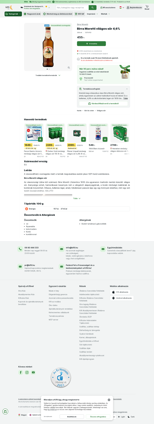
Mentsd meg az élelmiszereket (59, 14)
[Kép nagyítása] (69, 68)
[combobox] (72, 7)
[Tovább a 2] (49, 69)
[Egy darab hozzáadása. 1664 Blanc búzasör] (105, 139)
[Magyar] (121, 7)
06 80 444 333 (31, 247)
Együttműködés (114, 247)
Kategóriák (13, 14)
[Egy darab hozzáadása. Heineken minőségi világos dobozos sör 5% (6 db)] (126, 139)
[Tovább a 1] (47, 69)
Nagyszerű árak (33, 14)
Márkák (104, 14)
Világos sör (101, 110)
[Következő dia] (67, 47)
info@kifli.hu (72, 247)
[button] (134, 7)
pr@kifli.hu (30, 265)
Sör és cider (89, 110)
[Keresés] (92, 7)
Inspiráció (91, 14)
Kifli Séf (81, 14)
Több (125, 98)
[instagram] (27, 372)
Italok (79, 110)
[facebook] (20, 372)
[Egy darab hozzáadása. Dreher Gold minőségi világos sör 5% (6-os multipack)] (61, 139)
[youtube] (33, 372)
